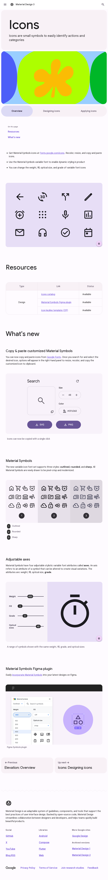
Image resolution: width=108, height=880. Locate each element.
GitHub (9, 836)
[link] (13, 132)
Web (41, 855)
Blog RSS (10, 855)
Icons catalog (48, 294)
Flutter (42, 849)
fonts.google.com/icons (52, 153)
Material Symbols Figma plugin (56, 302)
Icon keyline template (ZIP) (54, 310)
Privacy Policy (28, 868)
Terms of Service (48, 868)
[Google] (11, 868)
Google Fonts (54, 357)
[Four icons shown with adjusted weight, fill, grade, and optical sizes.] (54, 612)
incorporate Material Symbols (27, 675)
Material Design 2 (81, 855)
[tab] (17, 111)
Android (43, 836)
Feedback (93, 868)
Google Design (80, 836)
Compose (44, 842)
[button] (5, 4)
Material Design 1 (81, 848)
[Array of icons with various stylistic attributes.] (54, 215)
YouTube (10, 849)
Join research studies (72, 868)
